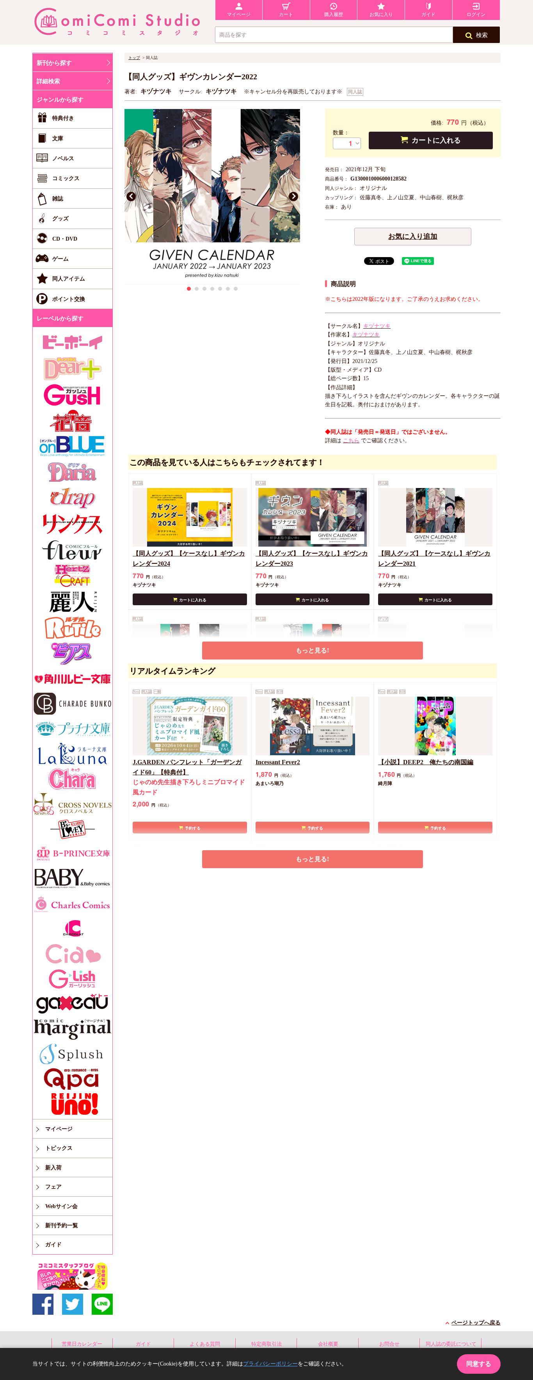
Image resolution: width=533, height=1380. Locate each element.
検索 (482, 35)
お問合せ (389, 1344)
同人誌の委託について (451, 1344)
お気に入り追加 (412, 236)
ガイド (143, 1344)
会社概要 (328, 1344)
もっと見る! (312, 650)
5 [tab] (220, 289)
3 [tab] (204, 289)
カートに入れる (436, 140)
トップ (134, 57)
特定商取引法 (266, 1344)
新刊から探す (54, 63)
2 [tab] (197, 289)
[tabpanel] (212, 196)
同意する (478, 1363)
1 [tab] (189, 289)
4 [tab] (212, 289)
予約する (193, 828)
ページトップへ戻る (476, 1323)
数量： (341, 133)
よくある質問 (205, 1344)
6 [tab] (228, 289)
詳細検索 (48, 81)
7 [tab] (236, 289)
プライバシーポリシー (270, 1364)
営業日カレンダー (82, 1344)
